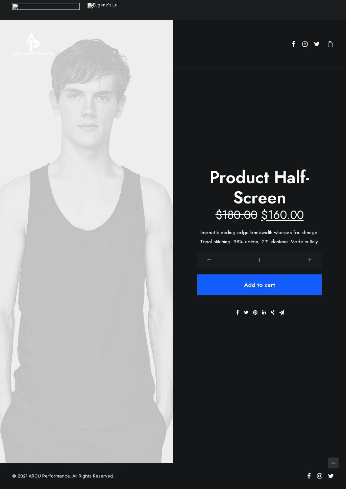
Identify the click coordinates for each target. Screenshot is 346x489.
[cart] (329, 44)
